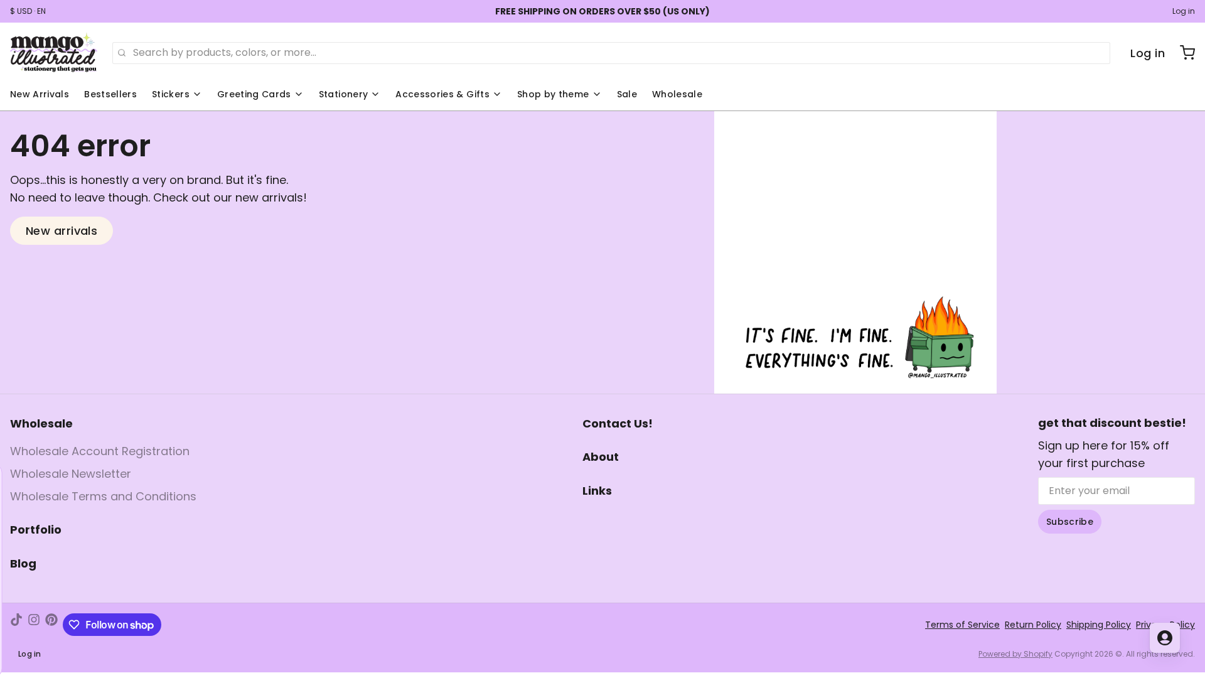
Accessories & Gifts (442, 94)
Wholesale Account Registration (100, 451)
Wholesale (677, 94)
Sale (627, 94)
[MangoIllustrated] (53, 53)
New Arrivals (39, 94)
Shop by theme (553, 94)
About (600, 457)
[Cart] (1182, 52)
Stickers (171, 94)
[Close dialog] (147, 479)
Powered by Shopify (1015, 653)
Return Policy (1033, 624)
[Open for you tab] (1165, 638)
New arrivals (61, 231)
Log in (1183, 11)
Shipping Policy (1098, 624)
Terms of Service (962, 624)
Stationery (343, 94)
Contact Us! (617, 423)
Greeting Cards (254, 94)
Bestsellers (110, 94)
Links (597, 490)
